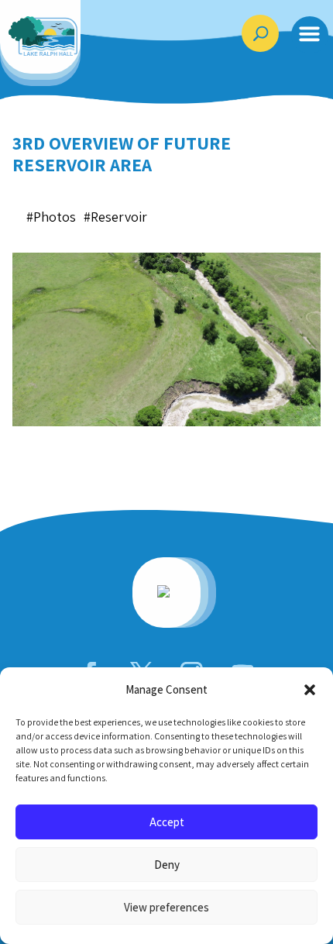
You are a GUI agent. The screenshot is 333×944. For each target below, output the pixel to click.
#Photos (51, 217)
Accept (166, 822)
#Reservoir (115, 217)
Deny (167, 864)
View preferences (166, 907)
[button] (310, 690)
